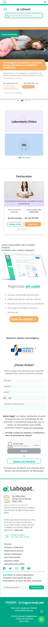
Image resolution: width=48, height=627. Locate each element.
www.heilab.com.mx (24, 610)
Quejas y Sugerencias (13, 554)
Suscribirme (36, 587)
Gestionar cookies (11, 560)
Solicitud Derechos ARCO (14, 564)
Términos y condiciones (13, 547)
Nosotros (7, 544)
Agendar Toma (18, 86)
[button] (5, 398)
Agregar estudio (15, 224)
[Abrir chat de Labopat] (42, 612)
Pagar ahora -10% (38, 86)
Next (46, 133)
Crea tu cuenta (22, 319)
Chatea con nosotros (24, 461)
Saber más (18, 530)
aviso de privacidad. (33, 427)
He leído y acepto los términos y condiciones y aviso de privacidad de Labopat (25, 434)
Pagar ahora (32, 224)
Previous (2, 133)
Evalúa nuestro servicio (13, 550)
